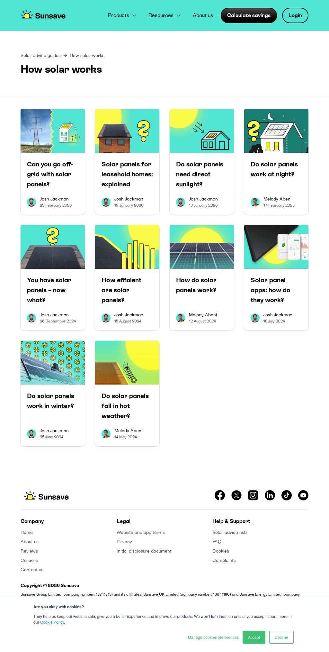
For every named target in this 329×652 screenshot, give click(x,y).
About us (203, 15)
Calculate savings (249, 15)
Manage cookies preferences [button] (213, 637)
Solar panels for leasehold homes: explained (127, 174)
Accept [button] (254, 637)
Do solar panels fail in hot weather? (125, 405)
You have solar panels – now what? (49, 289)
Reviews (29, 551)
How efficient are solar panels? (121, 289)
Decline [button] (281, 637)
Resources (160, 15)
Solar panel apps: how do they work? (270, 289)
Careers (29, 560)
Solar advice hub (229, 532)
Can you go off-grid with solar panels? (50, 174)
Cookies (220, 551)
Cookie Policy (52, 622)
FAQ (216, 541)
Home (27, 532)
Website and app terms (141, 532)
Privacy (124, 541)
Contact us (32, 569)
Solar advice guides (41, 55)
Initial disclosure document (144, 551)
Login (295, 15)
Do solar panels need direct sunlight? (199, 174)
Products (118, 15)
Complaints (224, 560)
